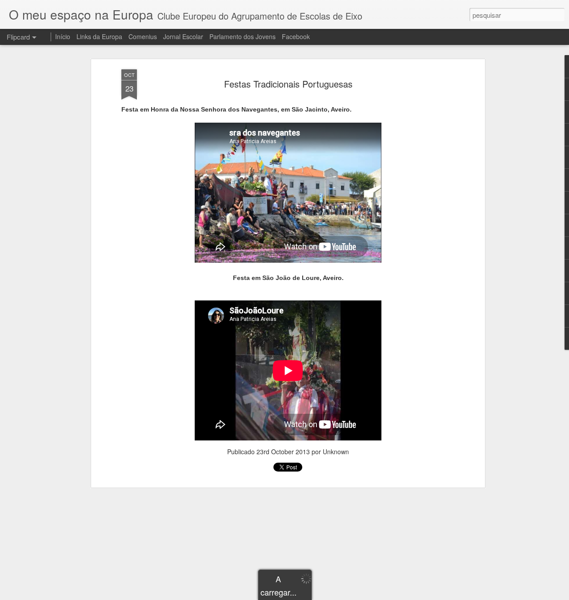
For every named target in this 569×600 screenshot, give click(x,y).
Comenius (142, 36)
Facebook (296, 36)
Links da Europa (99, 36)
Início (62, 36)
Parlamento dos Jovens (242, 36)
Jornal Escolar (183, 36)
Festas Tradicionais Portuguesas (288, 83)
